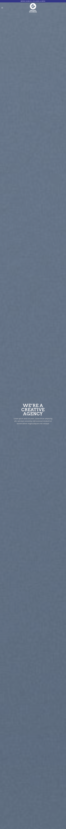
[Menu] (2, 8)
